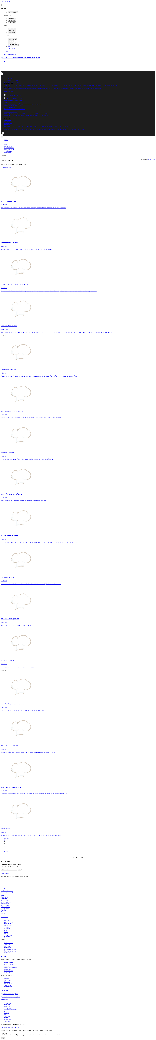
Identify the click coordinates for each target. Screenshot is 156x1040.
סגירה (2, 1038)
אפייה (74, 85)
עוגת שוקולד (7, 1003)
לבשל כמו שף (55, 129)
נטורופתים (7, 982)
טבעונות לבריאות (63, 129)
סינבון (5, 144)
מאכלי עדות (36, 88)
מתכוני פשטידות (105, 85)
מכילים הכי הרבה (9, 104)
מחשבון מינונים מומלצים (28, 115)
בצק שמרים (7, 1019)
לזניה (5, 1011)
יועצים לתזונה (8, 986)
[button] (9, 82)
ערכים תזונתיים (28, 104)
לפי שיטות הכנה (8, 88)
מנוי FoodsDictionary (10, 54)
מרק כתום (7, 1014)
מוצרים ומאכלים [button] (18, 101)
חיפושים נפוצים (4, 999)
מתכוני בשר (52, 85)
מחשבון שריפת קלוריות (33, 113)
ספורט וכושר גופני (39, 126)
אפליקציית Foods (9, 91)
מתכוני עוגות (97, 85)
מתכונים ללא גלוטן (32, 85)
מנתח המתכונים (96, 88)
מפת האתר (4, 899)
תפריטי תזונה (37, 104)
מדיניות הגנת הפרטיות (7, 1036)
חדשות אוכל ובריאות (10, 126)
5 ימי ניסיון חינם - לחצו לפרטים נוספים (14, 109)
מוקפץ (71, 85)
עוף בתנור (7, 1016)
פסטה (63, 85)
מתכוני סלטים (114, 85)
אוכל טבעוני (7, 928)
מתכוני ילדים (45, 85)
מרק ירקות (7, 1005)
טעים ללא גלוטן (73, 129)
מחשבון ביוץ (7, 121)
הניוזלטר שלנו (5, 861)
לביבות (6, 1018)
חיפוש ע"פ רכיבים (19, 104)
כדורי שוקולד (7, 1008)
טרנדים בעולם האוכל (10, 85)
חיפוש (6, 140)
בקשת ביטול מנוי (5, 908)
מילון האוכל (7, 102)
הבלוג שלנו (3, 910)
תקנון (2, 902)
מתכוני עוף (59, 85)
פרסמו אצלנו (4, 897)
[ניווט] (1, 72)
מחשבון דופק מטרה (21, 113)
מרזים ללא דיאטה (36, 129)
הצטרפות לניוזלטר (9, 148)
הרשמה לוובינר (8, 151)
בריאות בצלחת (82, 129)
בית (154, 159)
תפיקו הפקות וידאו (6, 1027)
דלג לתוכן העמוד (5, 1)
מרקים (39, 85)
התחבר (7, 51)
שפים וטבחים (8, 983)
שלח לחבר (4, 167)
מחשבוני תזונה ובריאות (10, 112)
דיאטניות (6, 978)
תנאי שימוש (8, 902)
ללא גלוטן (7, 937)
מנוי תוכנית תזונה (5, 907)
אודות (2, 895)
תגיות (149, 159)
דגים (10, 167)
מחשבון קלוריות (44, 113)
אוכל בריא (43, 88)
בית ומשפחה (68, 126)
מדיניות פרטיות (5, 903)
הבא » (6, 851)
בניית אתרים (15, 1027)
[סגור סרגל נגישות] (1, 5)
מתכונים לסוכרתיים (21, 85)
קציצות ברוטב (8, 146)
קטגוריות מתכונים (4, 917)
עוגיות (67, 85)
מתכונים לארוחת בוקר (10, 1009)
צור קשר (10, 46)
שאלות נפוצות (4, 900)
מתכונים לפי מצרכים (59, 88)
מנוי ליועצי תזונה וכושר (7, 892)
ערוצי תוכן (7, 125)
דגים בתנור (7, 1021)
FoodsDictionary (5, 873)
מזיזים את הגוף (27, 129)
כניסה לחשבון (9, 78)
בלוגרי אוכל (7, 980)
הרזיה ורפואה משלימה (17, 129)
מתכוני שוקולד (8, 935)
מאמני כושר (7, 985)
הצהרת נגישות (12, 48)
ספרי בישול (30, 88)
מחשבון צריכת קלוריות (41, 115)
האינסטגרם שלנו (8, 143)
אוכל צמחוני (90, 85)
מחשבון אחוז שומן (17, 115)
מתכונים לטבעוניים (82, 85)
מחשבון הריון (7, 120)
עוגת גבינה (7, 1006)
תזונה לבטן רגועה (46, 129)
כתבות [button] (10, 123)
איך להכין (75, 126)
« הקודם (6, 838)
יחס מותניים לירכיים (9, 113)
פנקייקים (6, 1013)
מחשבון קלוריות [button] (17, 105)
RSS (2, 912)
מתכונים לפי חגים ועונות (20, 88)
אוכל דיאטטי (49, 88)
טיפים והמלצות (20, 126)
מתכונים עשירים (69, 88)
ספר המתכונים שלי (87, 88)
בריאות (63, 126)
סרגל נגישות (7, 152)
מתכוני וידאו (78, 88)
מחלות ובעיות (57, 126)
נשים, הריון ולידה (29, 126)
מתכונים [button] (16, 82)
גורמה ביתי (7, 129)
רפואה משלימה (49, 126)
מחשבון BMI (7, 115)
